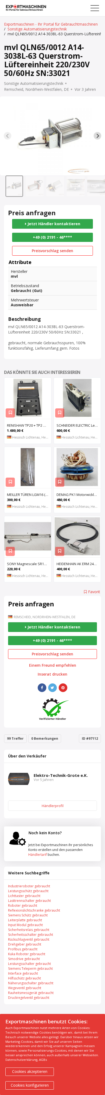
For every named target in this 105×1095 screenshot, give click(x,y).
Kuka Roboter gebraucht (26, 954)
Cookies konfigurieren (30, 1085)
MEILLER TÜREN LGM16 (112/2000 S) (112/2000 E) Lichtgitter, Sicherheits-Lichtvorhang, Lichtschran (29, 494)
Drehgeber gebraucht (24, 944)
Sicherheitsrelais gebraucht (28, 929)
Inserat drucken (52, 674)
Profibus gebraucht (22, 949)
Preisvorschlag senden (52, 250)
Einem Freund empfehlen (52, 665)
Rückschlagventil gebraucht (28, 939)
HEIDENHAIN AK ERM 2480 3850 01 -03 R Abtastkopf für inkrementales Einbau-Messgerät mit (79, 564)
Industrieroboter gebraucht (29, 886)
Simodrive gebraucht (24, 959)
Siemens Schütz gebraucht (28, 915)
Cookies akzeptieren (29, 1071)
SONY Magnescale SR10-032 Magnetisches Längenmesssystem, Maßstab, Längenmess (29, 564)
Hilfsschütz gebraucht (24, 978)
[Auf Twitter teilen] (52, 687)
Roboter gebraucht (22, 905)
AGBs (43, 1060)
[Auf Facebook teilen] (42, 687)
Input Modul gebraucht (25, 925)
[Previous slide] (7, 136)
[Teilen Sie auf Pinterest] (63, 687)
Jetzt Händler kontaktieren (53, 223)
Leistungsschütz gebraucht (28, 891)
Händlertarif (37, 854)
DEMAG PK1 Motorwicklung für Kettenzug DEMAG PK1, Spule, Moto (79, 494)
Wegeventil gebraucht (24, 988)
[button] (14, 186)
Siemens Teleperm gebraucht (30, 968)
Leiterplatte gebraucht (25, 920)
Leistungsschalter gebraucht (29, 963)
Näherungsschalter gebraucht (30, 983)
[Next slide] (97, 136)
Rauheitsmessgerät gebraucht (31, 992)
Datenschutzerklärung (21, 1060)
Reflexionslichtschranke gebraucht (34, 910)
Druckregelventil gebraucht (28, 997)
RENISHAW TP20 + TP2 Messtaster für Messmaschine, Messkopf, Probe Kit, (29, 425)
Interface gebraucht (23, 973)
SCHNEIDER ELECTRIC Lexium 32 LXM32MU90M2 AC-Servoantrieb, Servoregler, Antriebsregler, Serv (79, 425)
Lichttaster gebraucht (24, 896)
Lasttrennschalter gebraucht (29, 900)
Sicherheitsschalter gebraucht (30, 934)
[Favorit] (10, 413)
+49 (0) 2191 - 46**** (52, 237)
